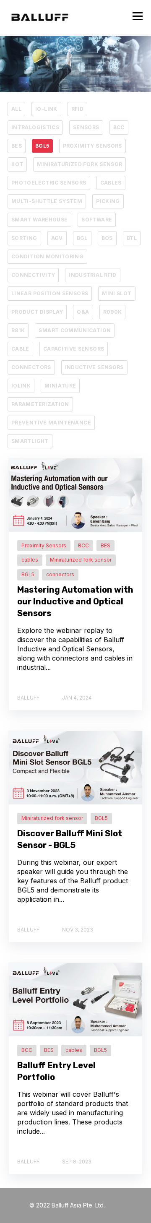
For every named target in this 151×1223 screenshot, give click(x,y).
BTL (132, 238)
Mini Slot (116, 293)
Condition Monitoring (47, 256)
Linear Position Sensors (49, 293)
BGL (82, 238)
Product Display (37, 312)
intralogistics (35, 127)
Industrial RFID (92, 275)
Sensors (86, 127)
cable (20, 349)
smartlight (30, 441)
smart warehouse (39, 219)
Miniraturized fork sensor (79, 164)
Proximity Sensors (92, 146)
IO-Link (46, 109)
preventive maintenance (51, 422)
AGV (57, 238)
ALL (16, 109)
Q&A (83, 312)
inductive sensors (94, 367)
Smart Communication (75, 330)
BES (16, 146)
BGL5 (42, 146)
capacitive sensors (73, 349)
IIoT (17, 164)
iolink (21, 386)
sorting (24, 238)
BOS (107, 238)
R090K (112, 312)
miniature (60, 386)
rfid (77, 109)
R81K (18, 330)
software (96, 219)
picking (108, 201)
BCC (119, 127)
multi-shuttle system (46, 201)
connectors (31, 367)
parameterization (40, 404)
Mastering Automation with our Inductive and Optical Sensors (75, 601)
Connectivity (33, 275)
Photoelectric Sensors (48, 183)
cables (111, 183)
